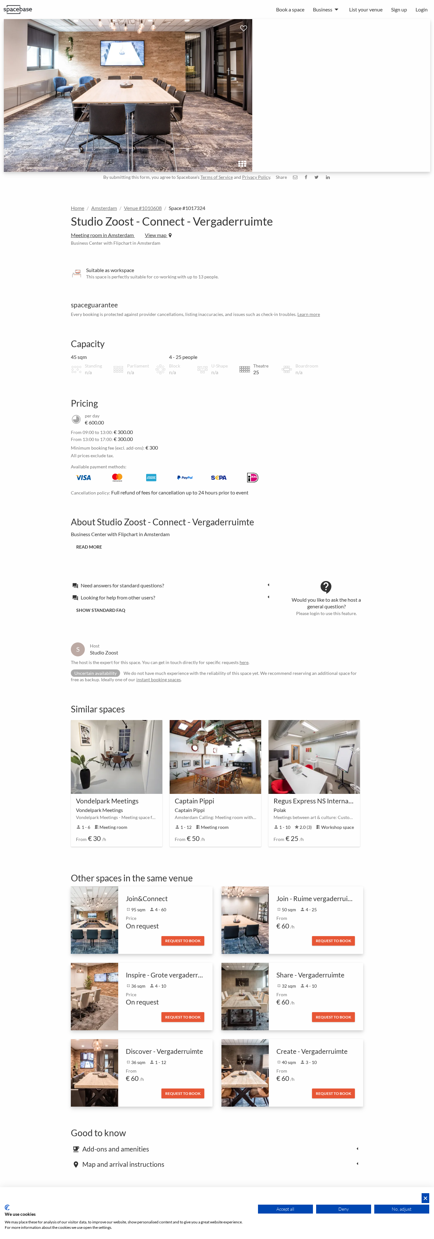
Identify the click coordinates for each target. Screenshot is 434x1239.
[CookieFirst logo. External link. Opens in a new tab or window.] (7, 1207)
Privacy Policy (256, 177)
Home (77, 208)
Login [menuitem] (422, 9)
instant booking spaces (158, 679)
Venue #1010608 (143, 208)
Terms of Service (216, 177)
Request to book (182, 940)
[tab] (172, 585)
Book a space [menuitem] (290, 9)
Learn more (308, 314)
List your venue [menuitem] (366, 9)
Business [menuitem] (322, 9)
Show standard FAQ (100, 610)
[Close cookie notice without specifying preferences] (425, 1198)
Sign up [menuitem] (399, 9)
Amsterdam (104, 208)
